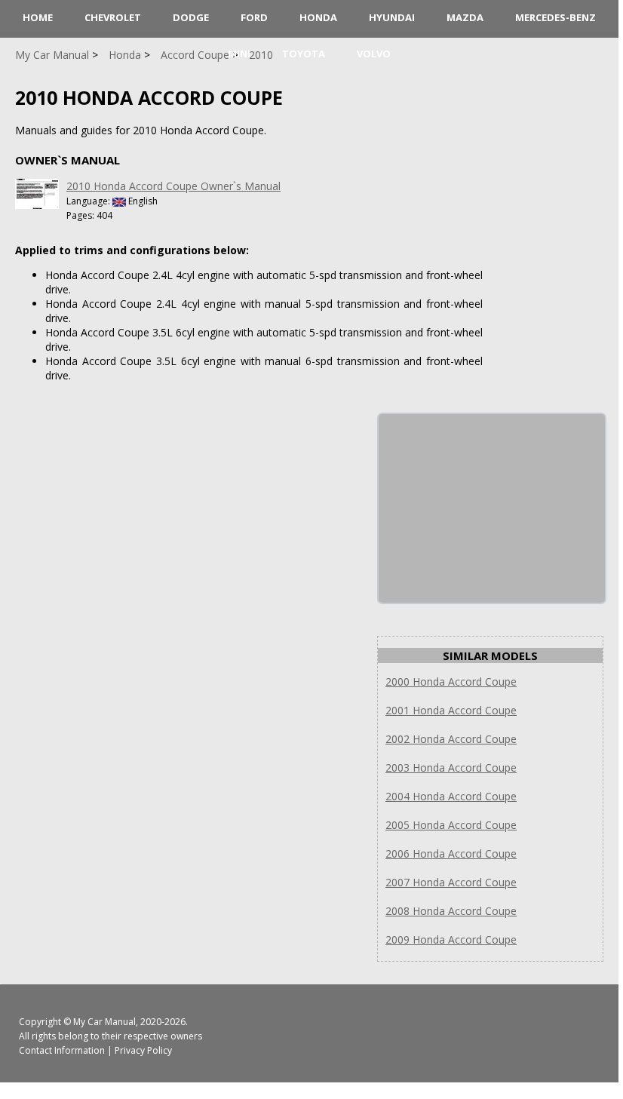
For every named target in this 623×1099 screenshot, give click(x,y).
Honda (318, 17)
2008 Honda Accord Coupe (451, 911)
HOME (38, 17)
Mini (239, 53)
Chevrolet (112, 17)
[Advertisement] (492, 508)
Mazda (465, 17)
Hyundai (392, 17)
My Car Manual (104, 1021)
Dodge (191, 17)
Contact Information (62, 1050)
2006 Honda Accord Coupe (451, 853)
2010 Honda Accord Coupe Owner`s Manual (173, 186)
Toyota (303, 53)
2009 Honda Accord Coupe (451, 939)
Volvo (374, 53)
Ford (254, 17)
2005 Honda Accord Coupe (451, 825)
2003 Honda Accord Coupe (451, 767)
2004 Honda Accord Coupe (451, 796)
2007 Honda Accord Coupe (451, 882)
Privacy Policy (143, 1050)
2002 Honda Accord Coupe (451, 739)
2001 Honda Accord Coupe (451, 710)
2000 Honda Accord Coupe (451, 681)
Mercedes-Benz (555, 17)
